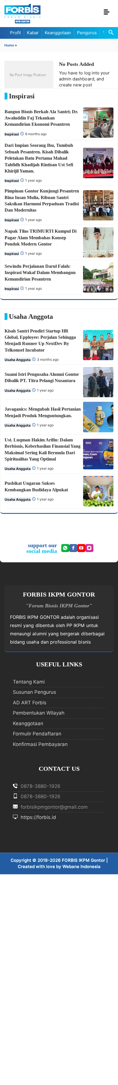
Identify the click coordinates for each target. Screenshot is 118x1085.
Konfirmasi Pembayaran (40, 744)
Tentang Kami (29, 682)
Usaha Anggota (18, 360)
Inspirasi (12, 134)
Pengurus (87, 32)
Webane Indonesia (81, 866)
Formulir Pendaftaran (37, 734)
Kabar (33, 32)
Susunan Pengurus (34, 692)
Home (9, 45)
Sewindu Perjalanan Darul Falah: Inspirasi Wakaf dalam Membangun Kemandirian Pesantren (40, 272)
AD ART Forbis (29, 702)
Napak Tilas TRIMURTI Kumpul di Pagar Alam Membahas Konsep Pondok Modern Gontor (40, 237)
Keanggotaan (58, 32)
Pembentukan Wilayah (38, 713)
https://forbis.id (37, 817)
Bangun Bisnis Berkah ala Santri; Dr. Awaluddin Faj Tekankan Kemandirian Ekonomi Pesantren (41, 118)
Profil (15, 32)
